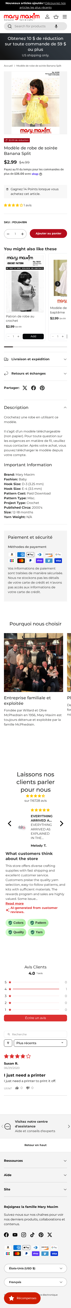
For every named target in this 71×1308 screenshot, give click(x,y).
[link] (25, 284)
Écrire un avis (35, 1018)
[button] (56, 26)
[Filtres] (8, 1043)
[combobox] (35, 26)
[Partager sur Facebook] (33, 388)
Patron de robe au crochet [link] (20, 318)
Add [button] (33, 336)
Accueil (8, 66)
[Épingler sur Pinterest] (42, 388)
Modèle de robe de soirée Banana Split (38, 66)
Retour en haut (35, 1145)
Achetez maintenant (51, 7)
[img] (36, 795)
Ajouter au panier (48, 233)
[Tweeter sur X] (25, 388)
